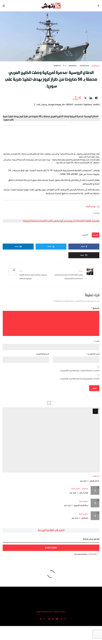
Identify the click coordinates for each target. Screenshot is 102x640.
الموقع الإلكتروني (42, 354)
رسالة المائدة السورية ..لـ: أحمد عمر (76, 505)
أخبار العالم (95, 66)
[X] (61, 619)
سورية (84, 235)
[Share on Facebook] (96, 98)
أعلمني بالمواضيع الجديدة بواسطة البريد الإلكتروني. (79, 379)
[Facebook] (65, 619)
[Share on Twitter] (85, 98)
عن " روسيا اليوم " (91, 206)
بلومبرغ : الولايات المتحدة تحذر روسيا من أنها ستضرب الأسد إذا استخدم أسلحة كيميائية (61, 221)
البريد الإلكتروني (93, 354)
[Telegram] (49, 619)
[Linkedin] (53, 619)
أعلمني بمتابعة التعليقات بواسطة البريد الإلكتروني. (79, 370)
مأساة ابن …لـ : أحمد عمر (80, 518)
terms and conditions (80, 554)
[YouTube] (57, 619)
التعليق (95, 308)
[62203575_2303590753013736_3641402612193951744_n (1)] (51, 440)
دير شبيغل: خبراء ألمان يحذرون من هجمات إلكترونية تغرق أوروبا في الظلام (33, 275)
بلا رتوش (96, 476)
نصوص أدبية (75, 489)
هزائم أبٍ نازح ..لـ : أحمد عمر (79, 492)
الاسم (96, 341)
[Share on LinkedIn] (90, 98)
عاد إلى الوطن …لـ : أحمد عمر (89, 481)
